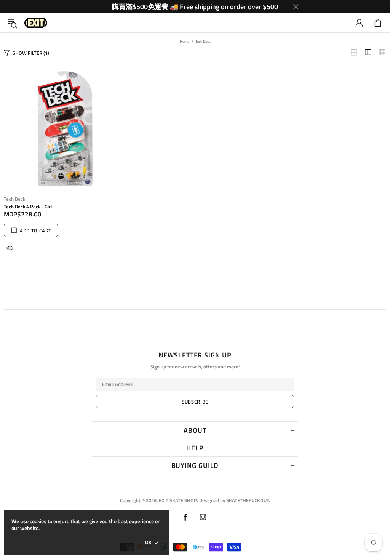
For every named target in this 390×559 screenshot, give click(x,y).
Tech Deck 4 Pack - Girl (28, 206)
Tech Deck (14, 199)
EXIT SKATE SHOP (35, 23)
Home (184, 41)
